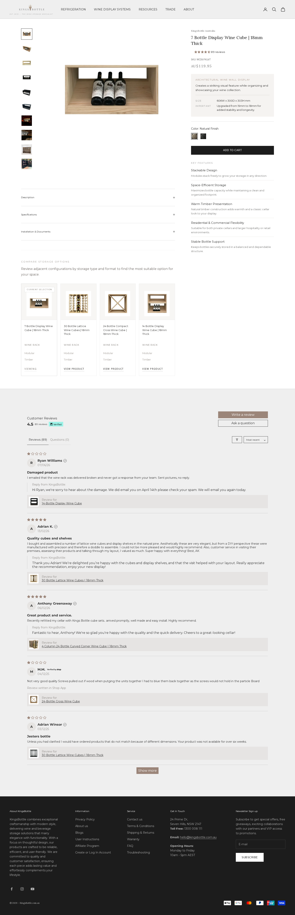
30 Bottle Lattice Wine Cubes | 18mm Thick (77, 330)
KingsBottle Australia (203, 30)
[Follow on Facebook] (12, 889)
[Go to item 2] (26, 48)
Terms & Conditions (140, 826)
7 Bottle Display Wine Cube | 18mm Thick (38, 328)
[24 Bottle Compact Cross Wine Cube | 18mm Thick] (118, 302)
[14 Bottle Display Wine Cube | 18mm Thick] (157, 302)
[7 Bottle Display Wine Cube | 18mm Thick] (39, 302)
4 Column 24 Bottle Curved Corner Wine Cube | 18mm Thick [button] (84, 646)
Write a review (243, 415)
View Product (74, 369)
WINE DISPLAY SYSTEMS (112, 9)
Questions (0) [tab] (59, 439)
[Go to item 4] (26, 77)
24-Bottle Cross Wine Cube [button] (61, 701)
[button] (202, 52)
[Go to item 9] (26, 149)
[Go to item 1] (26, 34)
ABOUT (189, 9)
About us (81, 826)
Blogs (79, 832)
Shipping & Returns (140, 832)
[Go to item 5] (26, 91)
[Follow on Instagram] (22, 889)
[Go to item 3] (26, 63)
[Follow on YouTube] (33, 889)
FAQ (130, 846)
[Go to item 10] (26, 164)
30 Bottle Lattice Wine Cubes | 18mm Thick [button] (72, 580)
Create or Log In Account (93, 852)
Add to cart (232, 150)
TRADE (170, 9)
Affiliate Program (87, 846)
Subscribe (250, 857)
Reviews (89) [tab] (38, 439)
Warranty (133, 839)
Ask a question (243, 423)
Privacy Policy (85, 819)
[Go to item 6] (26, 106)
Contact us (134, 819)
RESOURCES (148, 9)
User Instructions (87, 839)
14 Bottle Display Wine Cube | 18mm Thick (154, 330)
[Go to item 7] (26, 120)
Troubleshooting (138, 852)
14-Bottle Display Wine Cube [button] (62, 503)
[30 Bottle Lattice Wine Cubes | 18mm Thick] (78, 302)
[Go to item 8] (26, 135)
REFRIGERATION (73, 9)
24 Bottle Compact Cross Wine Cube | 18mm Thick (115, 330)
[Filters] (237, 439)
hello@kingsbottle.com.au (198, 837)
